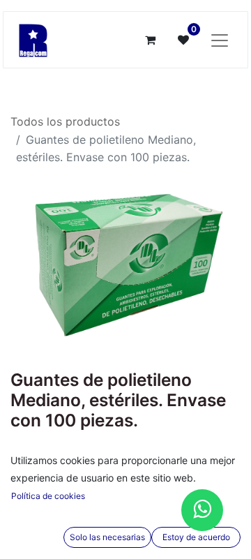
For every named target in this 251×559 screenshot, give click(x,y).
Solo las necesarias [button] (107, 537)
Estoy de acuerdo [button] (196, 537)
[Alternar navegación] (219, 39)
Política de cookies (48, 496)
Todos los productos (65, 121)
